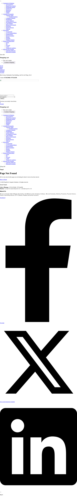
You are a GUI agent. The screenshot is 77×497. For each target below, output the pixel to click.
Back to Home (3, 179)
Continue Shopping (9, 62)
